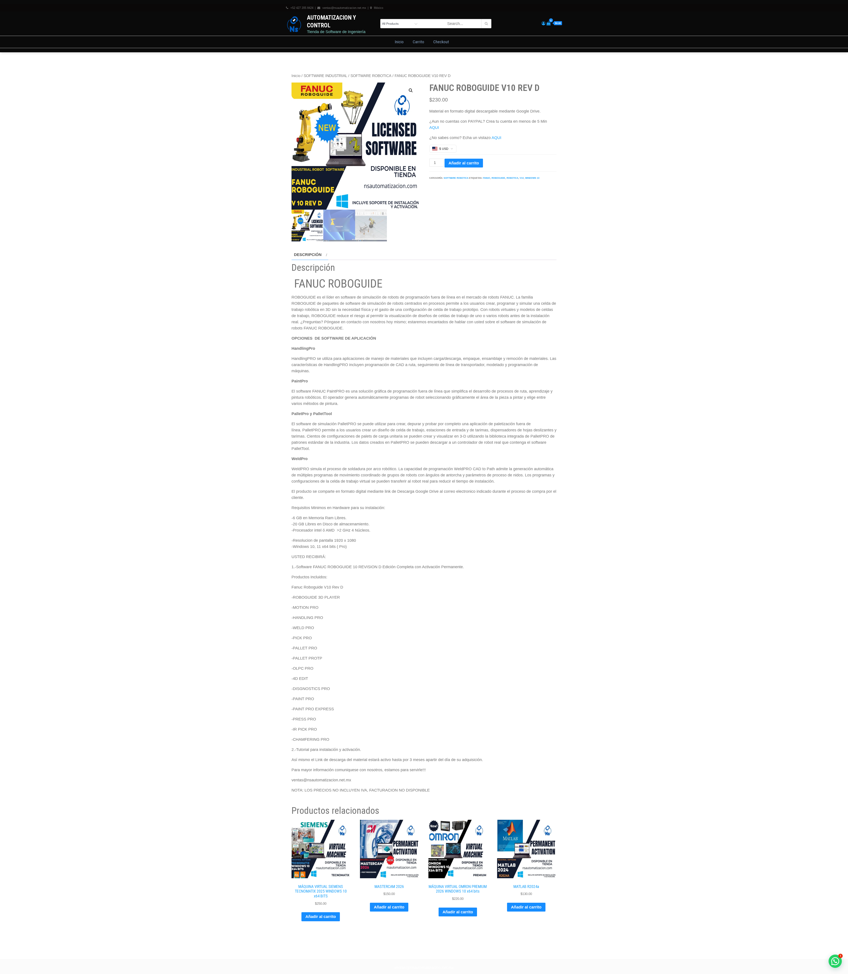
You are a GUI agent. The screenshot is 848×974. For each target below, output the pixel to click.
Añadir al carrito (464, 163)
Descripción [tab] (308, 254)
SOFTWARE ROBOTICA (370, 76)
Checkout (441, 41)
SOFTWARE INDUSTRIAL (325, 76)
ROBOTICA (512, 178)
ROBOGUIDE (498, 178)
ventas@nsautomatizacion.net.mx (424, 967)
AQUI (434, 127)
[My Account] (543, 23)
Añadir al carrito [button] (320, 916)
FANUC (486, 178)
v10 (522, 178)
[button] (411, 90)
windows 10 (532, 178)
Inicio (399, 41)
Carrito (418, 41)
